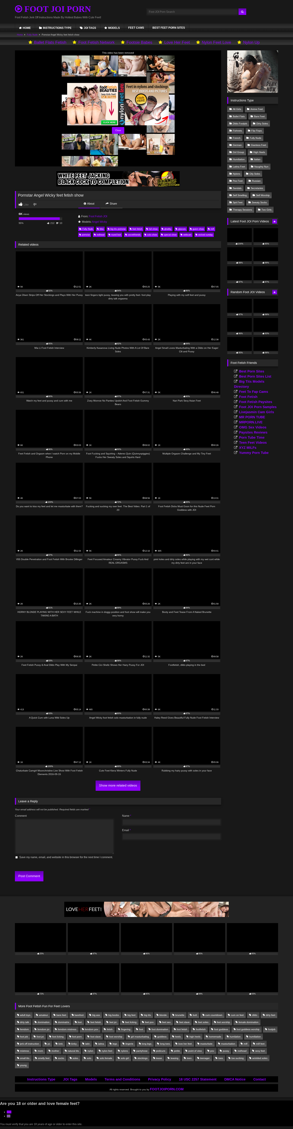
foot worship (115, 1036)
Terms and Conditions (122, 1079)
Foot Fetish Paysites (255, 402)
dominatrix (63, 1022)
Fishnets (237, 130)
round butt (116, 234)
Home (20, 34)
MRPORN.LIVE (250, 422)
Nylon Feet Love (216, 42)
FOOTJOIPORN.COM (167, 1089)
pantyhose (142, 1050)
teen (189, 1058)
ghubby (167, 229)
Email (126, 830)
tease (159, 1058)
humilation (235, 1036)
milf (212, 229)
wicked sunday (205, 234)
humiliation (255, 1036)
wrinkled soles (259, 1058)
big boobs (113, 1015)
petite (177, 1050)
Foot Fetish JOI (98, 216)
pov (212, 1050)
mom (40, 1050)
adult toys (25, 1015)
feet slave (184, 1022)
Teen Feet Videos (253, 442)
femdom (24, 1029)
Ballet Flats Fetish (50, 42)
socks (61, 1058)
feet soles (203, 1022)
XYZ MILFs (247, 447)
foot (141, 1029)
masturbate (206, 1043)
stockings (143, 1058)
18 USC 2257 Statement (198, 1079)
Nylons (236, 173)
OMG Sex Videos (252, 427)
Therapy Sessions (242, 209)
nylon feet (107, 1050)
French (236, 138)
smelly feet (44, 1058)
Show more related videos (118, 785)
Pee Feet (238, 180)
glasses (182, 229)
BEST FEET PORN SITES (168, 27)
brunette (179, 1015)
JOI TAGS (90, 27)
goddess (162, 1036)
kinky (74, 1043)
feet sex (166, 1022)
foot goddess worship (248, 1029)
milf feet (260, 1043)
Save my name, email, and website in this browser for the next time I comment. (66, 857)
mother (55, 1050)
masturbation (228, 1043)
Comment (21, 815)
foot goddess (221, 1029)
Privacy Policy (159, 1079)
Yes (9, 1112)
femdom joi (43, 1029)
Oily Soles (254, 173)
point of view (195, 1050)
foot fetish (182, 1029)
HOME (27, 27)
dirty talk (24, 1022)
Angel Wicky (99, 221)
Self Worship (263, 195)
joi (49, 1043)
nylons (124, 1050)
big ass (96, 1015)
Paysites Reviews (253, 432)
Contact (259, 1079)
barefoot (79, 1015)
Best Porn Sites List (255, 376)
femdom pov (91, 1029)
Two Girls (266, 209)
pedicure (160, 1050)
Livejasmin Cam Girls (256, 412)
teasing (174, 1058)
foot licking (58, 1036)
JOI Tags (70, 1079)
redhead (100, 234)
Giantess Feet (258, 145)
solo (89, 1058)
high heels (194, 1036)
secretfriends (134, 234)
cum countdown (213, 1015)
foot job (24, 1036)
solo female (106, 1058)
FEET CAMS (136, 27)
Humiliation (239, 159)
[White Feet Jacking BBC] (118, 185)
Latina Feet (239, 166)
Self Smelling (240, 195)
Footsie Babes (139, 42)
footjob (271, 1029)
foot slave (95, 1036)
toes (220, 1058)
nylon (90, 1050)
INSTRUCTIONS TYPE (57, 27)
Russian (256, 180)
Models (91, 1079)
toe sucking (237, 1058)
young (23, 1065)
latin (87, 1043)
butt (195, 1015)
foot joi (40, 1036)
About (90, 203)
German (237, 145)
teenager (205, 1058)
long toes (165, 1043)
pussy (226, 1050)
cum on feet (237, 1015)
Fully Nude (32, 34)
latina (101, 1043)
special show (170, 234)
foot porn (77, 1036)
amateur (43, 1015)
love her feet (185, 1043)
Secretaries (257, 188)
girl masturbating (140, 1036)
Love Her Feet (177, 42)
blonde (163, 1015)
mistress (24, 1050)
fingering (125, 1029)
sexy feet (260, 1050)
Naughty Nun (261, 166)
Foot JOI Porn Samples (258, 407)
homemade (215, 1036)
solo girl (125, 1058)
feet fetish (137, 229)
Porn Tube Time (252, 437)
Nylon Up (251, 42)
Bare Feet (259, 116)
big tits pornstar (118, 229)
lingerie (129, 1043)
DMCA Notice (235, 1079)
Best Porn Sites (251, 371)
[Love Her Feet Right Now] (146, 916)
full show (153, 229)
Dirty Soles (262, 123)
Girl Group (238, 152)
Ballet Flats (239, 116)
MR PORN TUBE (252, 417)
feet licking (130, 1022)
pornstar (86, 234)
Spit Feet (237, 202)
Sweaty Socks (259, 202)
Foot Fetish (248, 397)
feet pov (149, 1022)
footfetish (201, 1029)
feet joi (112, 1022)
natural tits (73, 1050)
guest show (198, 229)
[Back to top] (282, 1119)
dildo (254, 1015)
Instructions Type (41, 1079)
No (8, 1116)
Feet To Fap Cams (253, 392)
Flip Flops (256, 130)
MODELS (114, 27)
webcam (187, 234)
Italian (257, 159)
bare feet (61, 1015)
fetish (110, 1029)
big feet (131, 1015)
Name (126, 815)
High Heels (259, 152)
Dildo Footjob (240, 123)
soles (75, 1058)
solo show (152, 234)
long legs (146, 1043)
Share (113, 203)
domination (44, 1022)
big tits (147, 1015)
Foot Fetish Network (96, 42)
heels (178, 1036)
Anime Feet (256, 109)
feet (80, 1022)
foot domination (160, 1029)
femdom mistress (67, 1029)
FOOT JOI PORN (56, 9)
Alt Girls (237, 109)
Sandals (237, 188)
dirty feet (270, 1015)
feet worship (223, 1022)
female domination (248, 1022)
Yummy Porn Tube (254, 453)
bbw (102, 229)
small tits (24, 1058)
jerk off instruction (29, 1043)
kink (60, 1043)
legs (115, 1043)
